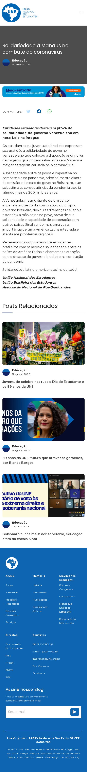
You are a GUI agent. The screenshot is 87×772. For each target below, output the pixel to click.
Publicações (40, 599)
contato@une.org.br (45, 651)
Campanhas (67, 596)
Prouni (10, 662)
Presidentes (40, 592)
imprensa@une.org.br (46, 658)
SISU (8, 677)
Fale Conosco (41, 665)
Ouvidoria (39, 673)
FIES (8, 655)
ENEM (9, 670)
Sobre (9, 585)
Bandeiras (12, 592)
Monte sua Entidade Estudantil (65, 607)
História (37, 585)
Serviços (11, 622)
